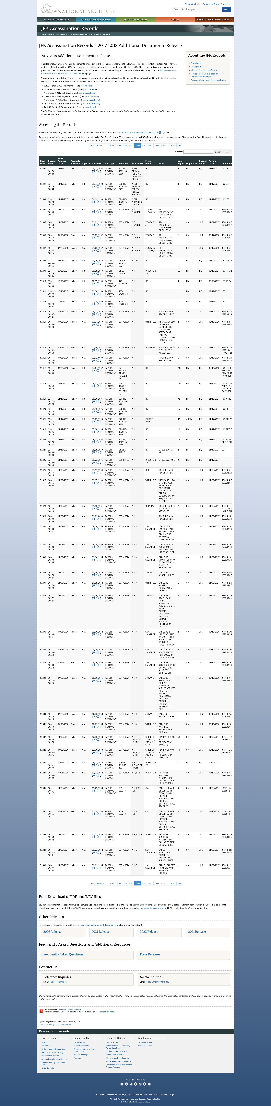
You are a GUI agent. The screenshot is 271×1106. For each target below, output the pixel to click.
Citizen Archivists (193, 4)
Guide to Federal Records (117, 1051)
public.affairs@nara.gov (157, 981)
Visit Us (175, 19)
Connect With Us (135, 1079)
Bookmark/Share (211, 4)
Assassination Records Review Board (208, 79)
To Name (136, 163)
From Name (148, 162)
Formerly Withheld (75, 162)
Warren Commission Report (204, 70)
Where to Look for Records (117, 1058)
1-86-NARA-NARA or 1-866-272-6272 (135, 1101)
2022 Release (149, 931)
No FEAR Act (161, 1094)
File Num (123, 163)
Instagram (131, 1084)
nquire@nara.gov (58, 981)
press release (85, 85)
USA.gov (171, 1094)
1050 (144, 145)
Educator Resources (135, 19)
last (179, 145)
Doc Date (96, 163)
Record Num (51, 162)
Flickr (149, 1084)
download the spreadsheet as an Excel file (139, 132)
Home (43, 34)
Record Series (202, 162)
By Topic (45, 1042)
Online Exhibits (47, 1068)
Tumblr (135, 1084)
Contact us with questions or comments (56, 1024)
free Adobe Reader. (70, 1009)
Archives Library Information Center (53, 1063)
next (173, 145)
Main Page (196, 63)
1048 (131, 145)
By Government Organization (53, 1049)
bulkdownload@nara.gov (153, 907)
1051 (150, 145)
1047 (125, 145)
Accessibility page (106, 1011)
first (92, 145)
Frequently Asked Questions (63, 954)
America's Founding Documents (214, 19)
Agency (86, 163)
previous (100, 145)
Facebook (122, 1084)
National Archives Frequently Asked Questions (118, 1046)
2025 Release (52, 931)
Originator (191, 163)
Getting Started (112, 1042)
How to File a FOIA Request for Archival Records (119, 1065)
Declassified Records (115, 1054)
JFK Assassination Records (80, 34)
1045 (112, 145)
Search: (179, 151)
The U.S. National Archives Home (77, 8)
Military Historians (81, 1045)
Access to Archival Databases (54, 1059)
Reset (227, 152)
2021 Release (197, 931)
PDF (95, 171)
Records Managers (82, 1054)
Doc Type (109, 163)
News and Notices (145, 1042)
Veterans (77, 1058)
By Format (45, 1045)
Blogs (144, 1084)
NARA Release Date (62, 161)
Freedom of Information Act (143, 1094)
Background (197, 66)
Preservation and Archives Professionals (85, 1050)
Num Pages (181, 162)
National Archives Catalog (52, 1052)
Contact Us (226, 4)
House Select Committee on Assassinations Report (204, 75)
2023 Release (101, 931)
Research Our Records (56, 19)
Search (227, 9)
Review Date (212, 162)
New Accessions (145, 1045)
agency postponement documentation (101, 924)
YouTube (140, 1084)
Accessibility (112, 1094)
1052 (156, 145)
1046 (118, 145)
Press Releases (150, 954)
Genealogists (79, 1042)
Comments (227, 163)
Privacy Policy (124, 1094)
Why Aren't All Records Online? (119, 1061)
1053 (163, 145)
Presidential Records (50, 1055)
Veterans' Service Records (96, 19)
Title (161, 163)
